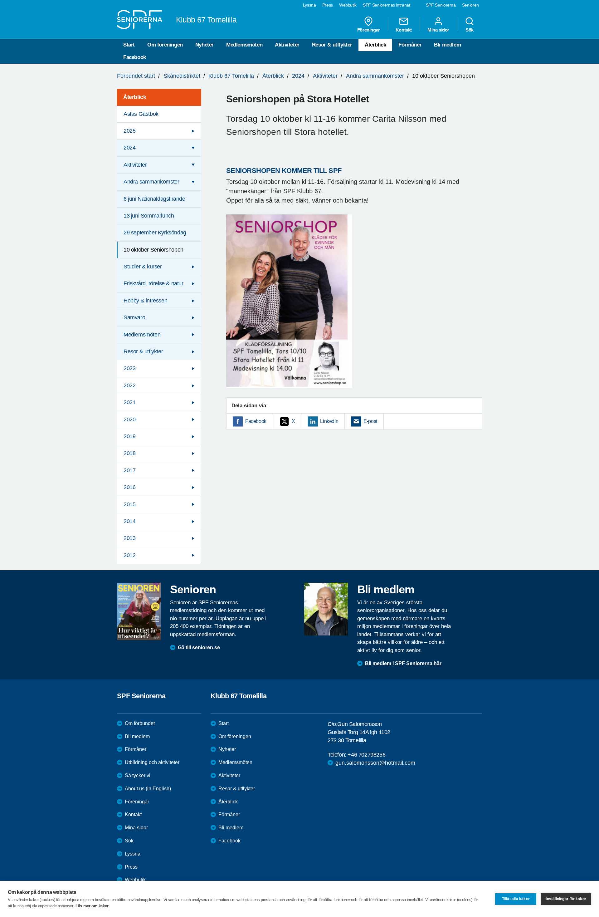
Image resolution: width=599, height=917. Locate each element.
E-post (370, 421)
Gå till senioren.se (199, 647)
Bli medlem (447, 45)
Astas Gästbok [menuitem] (141, 114)
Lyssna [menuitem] (309, 4)
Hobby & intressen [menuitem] (145, 300)
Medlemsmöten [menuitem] (142, 334)
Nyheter (204, 45)
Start (129, 45)
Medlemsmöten (244, 45)
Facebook (134, 57)
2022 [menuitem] (129, 385)
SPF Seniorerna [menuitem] (441, 4)
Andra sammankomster (375, 76)
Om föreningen (165, 45)
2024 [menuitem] (129, 148)
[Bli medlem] (326, 609)
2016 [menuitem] (129, 487)
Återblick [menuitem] (134, 97)
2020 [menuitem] (129, 419)
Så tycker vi (137, 775)
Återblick (375, 45)
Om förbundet (140, 723)
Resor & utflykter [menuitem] (143, 351)
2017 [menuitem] (129, 470)
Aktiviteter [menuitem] (135, 165)
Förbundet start (136, 76)
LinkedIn (329, 421)
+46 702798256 (366, 755)
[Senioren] (139, 611)
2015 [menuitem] (129, 504)
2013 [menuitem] (129, 538)
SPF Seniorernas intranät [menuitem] (386, 4)
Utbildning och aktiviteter (152, 762)
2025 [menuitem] (129, 131)
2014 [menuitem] (129, 521)
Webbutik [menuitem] (348, 4)
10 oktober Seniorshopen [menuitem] (153, 250)
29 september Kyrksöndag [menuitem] (155, 232)
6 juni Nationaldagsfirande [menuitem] (154, 199)
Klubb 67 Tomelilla (231, 76)
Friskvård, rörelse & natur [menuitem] (153, 283)
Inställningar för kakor (566, 899)
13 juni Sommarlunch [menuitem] (149, 216)
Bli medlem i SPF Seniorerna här (403, 663)
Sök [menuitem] (469, 29)
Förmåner (409, 45)
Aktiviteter (287, 45)
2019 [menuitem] (129, 436)
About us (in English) (148, 788)
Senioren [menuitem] (470, 4)
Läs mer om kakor (92, 906)
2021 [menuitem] (129, 402)
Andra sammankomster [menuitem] (151, 182)
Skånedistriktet (181, 76)
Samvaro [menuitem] (134, 317)
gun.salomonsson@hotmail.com (375, 763)
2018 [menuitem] (129, 453)
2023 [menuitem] (129, 368)
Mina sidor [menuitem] (438, 29)
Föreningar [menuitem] (368, 29)
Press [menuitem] (327, 4)
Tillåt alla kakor (516, 899)
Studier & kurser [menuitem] (143, 266)
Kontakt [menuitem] (404, 29)
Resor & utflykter (332, 45)
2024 (298, 76)
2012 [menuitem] (129, 555)
